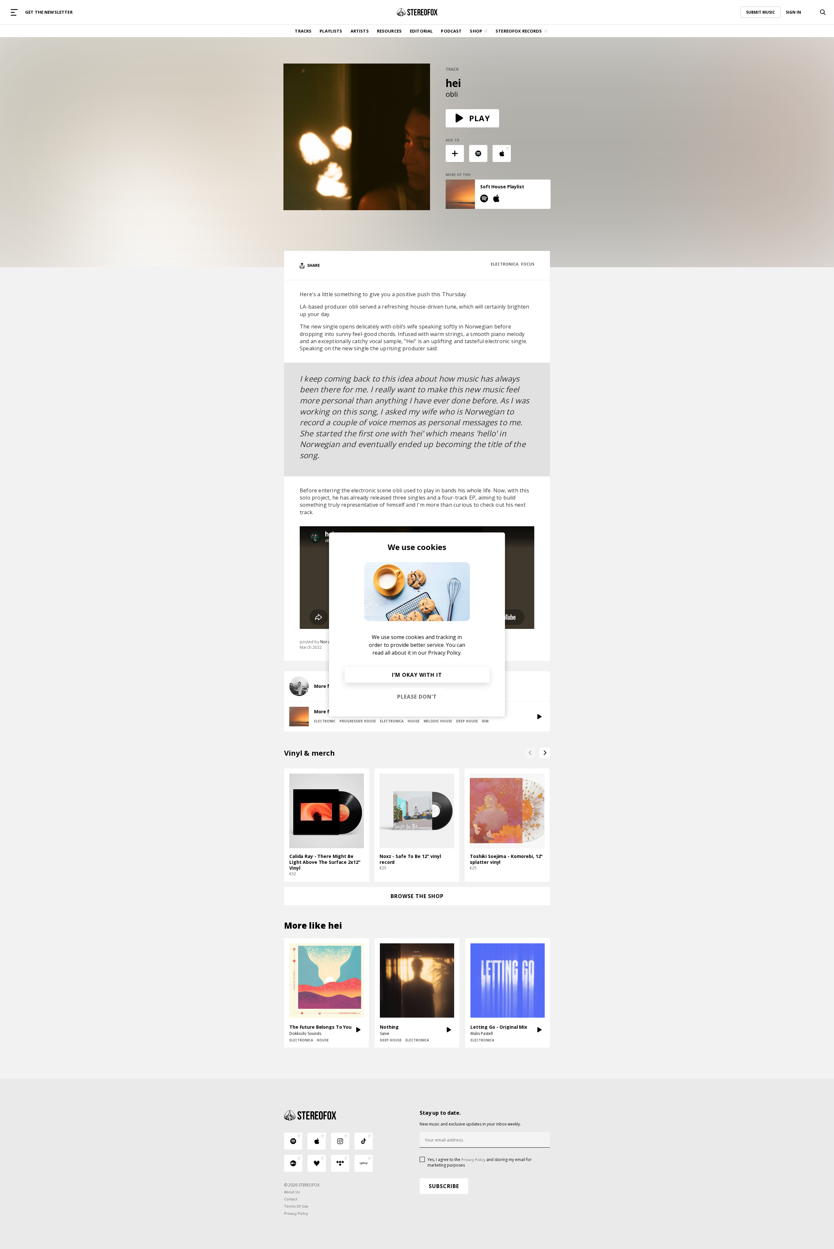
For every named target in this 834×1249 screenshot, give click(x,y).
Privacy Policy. (445, 652)
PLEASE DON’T (417, 696)
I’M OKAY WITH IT (417, 674)
